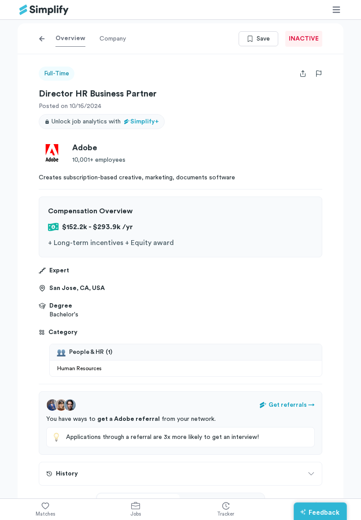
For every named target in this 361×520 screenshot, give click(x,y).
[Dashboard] (44, 9)
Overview (70, 38)
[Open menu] (336, 10)
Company (112, 39)
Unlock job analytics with (105, 122)
